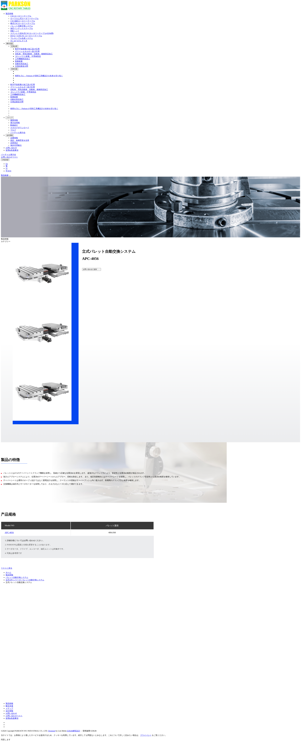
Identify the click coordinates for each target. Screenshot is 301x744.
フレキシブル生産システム (21, 38)
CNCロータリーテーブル (20, 16)
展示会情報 (15, 123)
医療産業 (19, 61)
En (7, 164)
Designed (51, 731)
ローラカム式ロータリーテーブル (24, 19)
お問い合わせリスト (14, 716)
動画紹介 (14, 125)
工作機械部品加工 (22, 59)
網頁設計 (76, 731)
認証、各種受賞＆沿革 (19, 140)
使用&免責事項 (12, 150)
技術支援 (14, 69)
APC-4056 (9, 532)
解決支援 (10, 43)
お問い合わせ (11, 148)
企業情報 (14, 138)
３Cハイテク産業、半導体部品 (28, 56)
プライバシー (145, 735)
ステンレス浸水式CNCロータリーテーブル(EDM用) (32, 33)
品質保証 (14, 143)
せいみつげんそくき (18, 41)
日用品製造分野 (21, 66)
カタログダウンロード (19, 128)
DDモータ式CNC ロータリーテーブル (26, 36)
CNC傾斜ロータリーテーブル (22, 21)
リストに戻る (6, 568)
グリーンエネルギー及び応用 (27, 51)
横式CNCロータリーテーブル (22, 23)
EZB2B (70, 731)
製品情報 (9, 14)
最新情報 (14, 120)
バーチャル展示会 (17, 133)
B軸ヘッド (14, 31)
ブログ (13, 130)
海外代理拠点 (16, 145)
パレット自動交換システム (21, 26)
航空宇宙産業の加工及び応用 (27, 49)
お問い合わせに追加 (90, 269)
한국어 (8, 171)
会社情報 (10, 135)
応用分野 (14, 46)
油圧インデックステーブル (21, 28)
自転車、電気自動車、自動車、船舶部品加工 (34, 54)
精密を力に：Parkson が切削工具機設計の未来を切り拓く (39, 76)
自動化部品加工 (21, 64)
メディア (10, 118)
